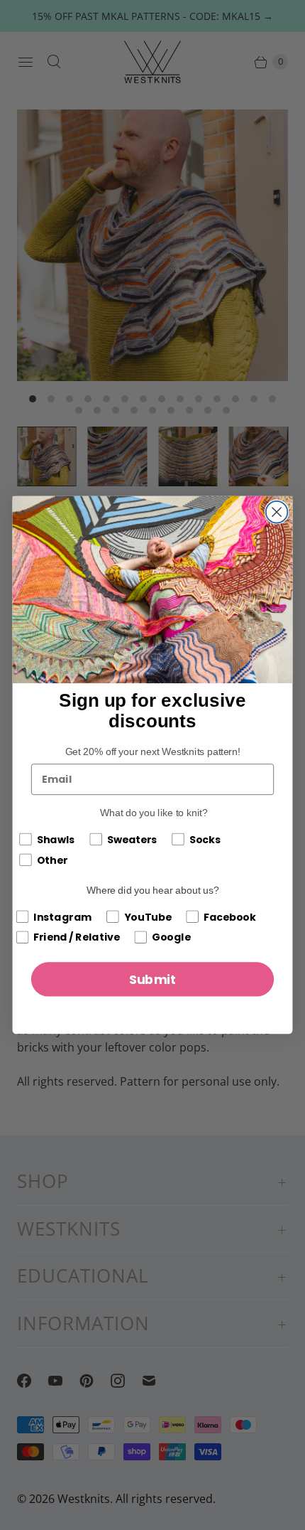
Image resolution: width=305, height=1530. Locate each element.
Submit (153, 979)
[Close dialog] (277, 512)
